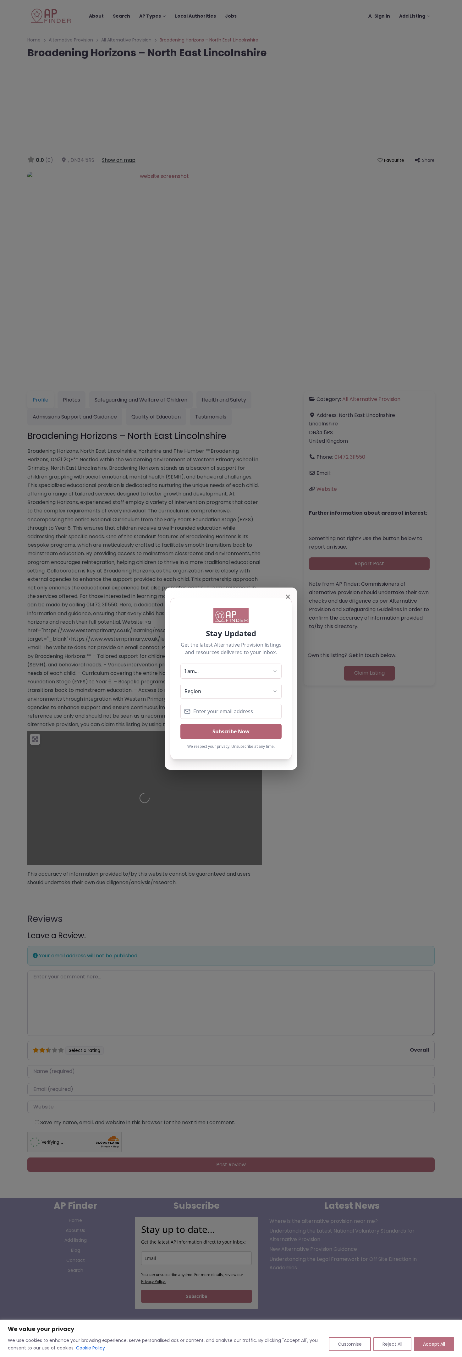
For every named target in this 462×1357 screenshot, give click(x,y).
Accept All (434, 1344)
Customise (350, 1344)
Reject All (392, 1344)
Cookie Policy (90, 1348)
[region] (231, 1338)
